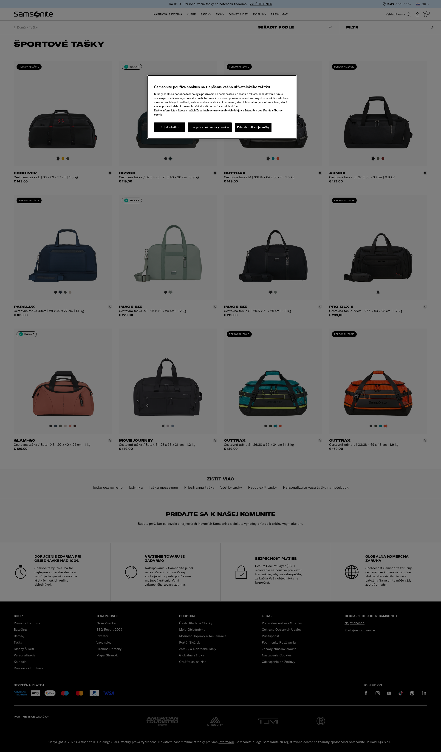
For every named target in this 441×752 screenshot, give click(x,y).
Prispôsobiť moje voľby (253, 127)
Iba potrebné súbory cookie (209, 127)
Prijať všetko (170, 127)
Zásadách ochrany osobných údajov (219, 110)
